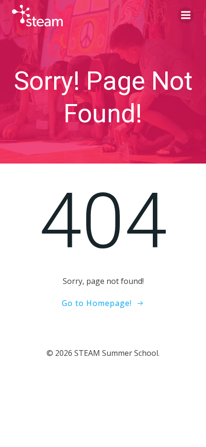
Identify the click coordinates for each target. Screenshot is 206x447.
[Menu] (186, 15)
